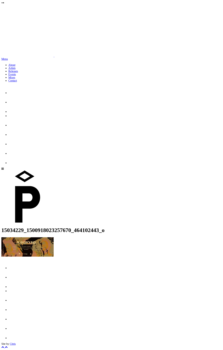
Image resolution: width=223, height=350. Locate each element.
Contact (12, 80)
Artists (12, 68)
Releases (13, 71)
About (11, 64)
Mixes (11, 77)
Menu (4, 58)
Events (12, 74)
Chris (13, 343)
